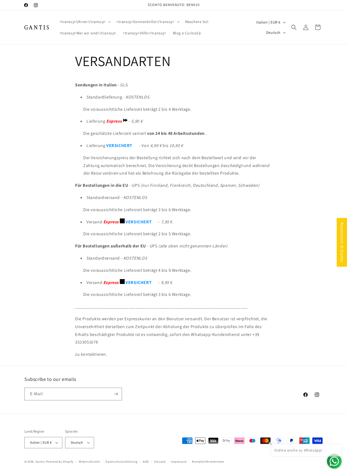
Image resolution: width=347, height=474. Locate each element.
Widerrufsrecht (89, 461)
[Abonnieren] (116, 394)
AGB (146, 461)
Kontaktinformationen (208, 461)
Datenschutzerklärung (121, 461)
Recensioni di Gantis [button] (342, 242)
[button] (84, 21)
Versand (160, 461)
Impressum (179, 461)
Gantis (40, 461)
